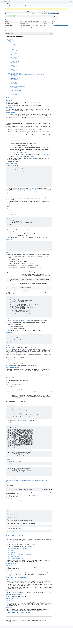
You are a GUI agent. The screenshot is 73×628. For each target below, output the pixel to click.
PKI (16, 105)
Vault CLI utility (19, 204)
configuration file (19, 573)
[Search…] (67, 12)
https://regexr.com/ (11, 552)
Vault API (27, 204)
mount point (19, 237)
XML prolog (12, 129)
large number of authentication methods (22, 197)
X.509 (15, 105)
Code (7, 5)
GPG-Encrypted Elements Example (17, 63)
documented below (19, 118)
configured (27, 320)
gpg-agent (12, 371)
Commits (13, 11)
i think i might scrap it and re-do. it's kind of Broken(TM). (29, 21)
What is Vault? (12, 41)
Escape (51, 33)
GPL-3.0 (57, 19)
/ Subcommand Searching (16, 78)
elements (14, 62)
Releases (27, 5)
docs (7, 17)
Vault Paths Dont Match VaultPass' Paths (17, 86)
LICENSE (7, 27)
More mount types (9, 365)
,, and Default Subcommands (27, 74)
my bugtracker (13, 614)
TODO (7, 30)
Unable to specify (15, 90)
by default (25, 373)
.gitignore (7, 23)
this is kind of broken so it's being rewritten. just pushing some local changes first (33, 17)
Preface (9, 40)
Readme (57, 18)
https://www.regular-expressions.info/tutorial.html (17, 548)
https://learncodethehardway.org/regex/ (15, 558)
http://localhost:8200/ (15, 140)
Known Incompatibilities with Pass (14, 73)
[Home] (1, 1)
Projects (22, 5)
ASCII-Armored (14, 65)
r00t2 (7, 3)
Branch (29, 11)
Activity (32, 5)
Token (12, 54)
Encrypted (15, 66)
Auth (10, 48)
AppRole (12, 49)
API (71, 627)
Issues (11, 5)
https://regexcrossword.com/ (13, 556)
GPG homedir (31, 371)
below (33, 376)
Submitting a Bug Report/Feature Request (16, 95)
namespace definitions (14, 132)
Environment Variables (13, 82)
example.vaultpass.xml (10, 25)
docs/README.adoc (9, 33)
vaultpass (11, 3)
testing (7, 19)
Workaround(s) (14, 77)
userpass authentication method (15, 320)
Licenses (68, 627)
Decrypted (15, 67)
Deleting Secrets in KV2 (13, 91)
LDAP (12, 52)
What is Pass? (12, 42)
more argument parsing (24, 23)
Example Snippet (16, 50)
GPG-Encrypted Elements (14, 61)
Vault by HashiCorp (10, 102)
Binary (12, 69)
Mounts (10, 59)
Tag (46, 11)
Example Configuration (13, 46)
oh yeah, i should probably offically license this (28, 27)
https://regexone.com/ (12, 550)
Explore (5, 1)
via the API (16, 351)
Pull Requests (17, 5)
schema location (24, 132)
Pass (7, 109)
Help (9, 1)
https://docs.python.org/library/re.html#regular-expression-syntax (20, 554)
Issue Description (14, 75)
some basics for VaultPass (24, 30)
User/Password (14, 57)
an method (47, 603)
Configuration (10, 45)
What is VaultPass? (13, 44)
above (9, 596)
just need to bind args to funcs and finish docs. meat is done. (30, 19)
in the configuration (42, 233)
